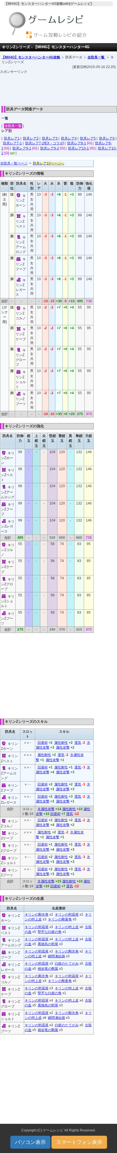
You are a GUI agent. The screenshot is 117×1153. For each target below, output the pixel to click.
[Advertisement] (58, 88)
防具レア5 (88, 138)
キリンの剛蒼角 (60, 919)
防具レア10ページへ (48, 163)
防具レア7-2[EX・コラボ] (44, 143)
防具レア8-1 (76, 143)
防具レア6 (107, 138)
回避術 (42, 743)
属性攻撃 (63, 747)
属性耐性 (61, 743)
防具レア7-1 (12, 143)
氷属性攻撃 (46, 809)
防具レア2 (31, 138)
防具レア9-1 (21, 148)
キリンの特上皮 (67, 927)
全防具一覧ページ (14, 163)
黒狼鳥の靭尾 (48, 944)
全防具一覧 (96, 57)
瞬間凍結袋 (56, 956)
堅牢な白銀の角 (50, 932)
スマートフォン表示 (79, 1142)
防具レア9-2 (49, 148)
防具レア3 (50, 138)
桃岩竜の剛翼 (48, 969)
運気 (77, 743)
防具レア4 (69, 138)
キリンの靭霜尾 (67, 915)
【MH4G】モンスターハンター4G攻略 (30, 57)
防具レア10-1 (78, 148)
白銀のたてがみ (67, 964)
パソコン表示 (30, 1142)
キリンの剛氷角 (37, 915)
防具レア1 (12, 138)
